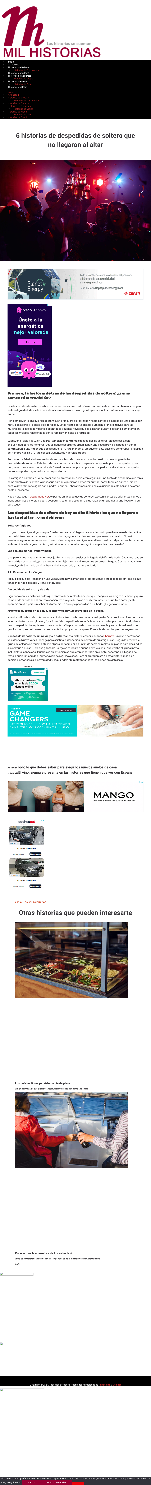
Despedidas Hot (39, 496)
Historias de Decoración (26, 70)
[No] (78, 1483)
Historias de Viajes (23, 78)
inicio (11, 61)
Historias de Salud (17, 87)
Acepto (31, 1482)
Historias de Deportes (19, 75)
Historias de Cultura (18, 73)
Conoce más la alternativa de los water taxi (43, 1253)
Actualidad (13, 64)
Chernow (108, 636)
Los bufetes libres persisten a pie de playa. (43, 1083)
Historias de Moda (17, 81)
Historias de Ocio (23, 84)
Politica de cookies (56, 1482)
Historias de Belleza (18, 67)
